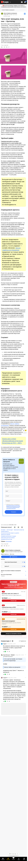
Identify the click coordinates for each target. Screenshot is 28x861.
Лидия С (5, 643)
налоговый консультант (8, 656)
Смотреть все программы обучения (13, 633)
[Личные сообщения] (22, 2)
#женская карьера (5, 534)
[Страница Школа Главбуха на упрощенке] (2, 14)
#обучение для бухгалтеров (8, 537)
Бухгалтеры (15, 14)
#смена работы (5, 531)
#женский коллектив (19, 529)
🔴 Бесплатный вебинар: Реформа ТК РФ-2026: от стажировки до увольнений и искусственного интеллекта (13, 6)
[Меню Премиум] (10, 2)
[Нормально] (18, 527)
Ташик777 (5, 677)
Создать (13, 859)
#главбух (3, 529)
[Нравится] (4, 47)
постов (12, 554)
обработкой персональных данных (13, 506)
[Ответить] (9, 651)
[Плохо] (22, 527)
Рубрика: (3, 541)
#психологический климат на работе (10, 533)
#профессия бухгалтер (6, 539)
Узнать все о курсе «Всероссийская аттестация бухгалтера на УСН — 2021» (12, 441)
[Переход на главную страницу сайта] (5, 2)
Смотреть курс (14, 600)
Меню (19, 859)
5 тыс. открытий (4, 543)
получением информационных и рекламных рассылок (12, 508)
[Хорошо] (14, 527)
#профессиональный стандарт (8, 536)
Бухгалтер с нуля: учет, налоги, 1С (10, 593)
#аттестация (10, 529)
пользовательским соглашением (13, 505)
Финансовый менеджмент (8, 621)
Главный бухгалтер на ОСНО (9, 607)
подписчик (5, 554)
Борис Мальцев (6, 654)
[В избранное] (6, 47)
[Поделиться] (8, 47)
